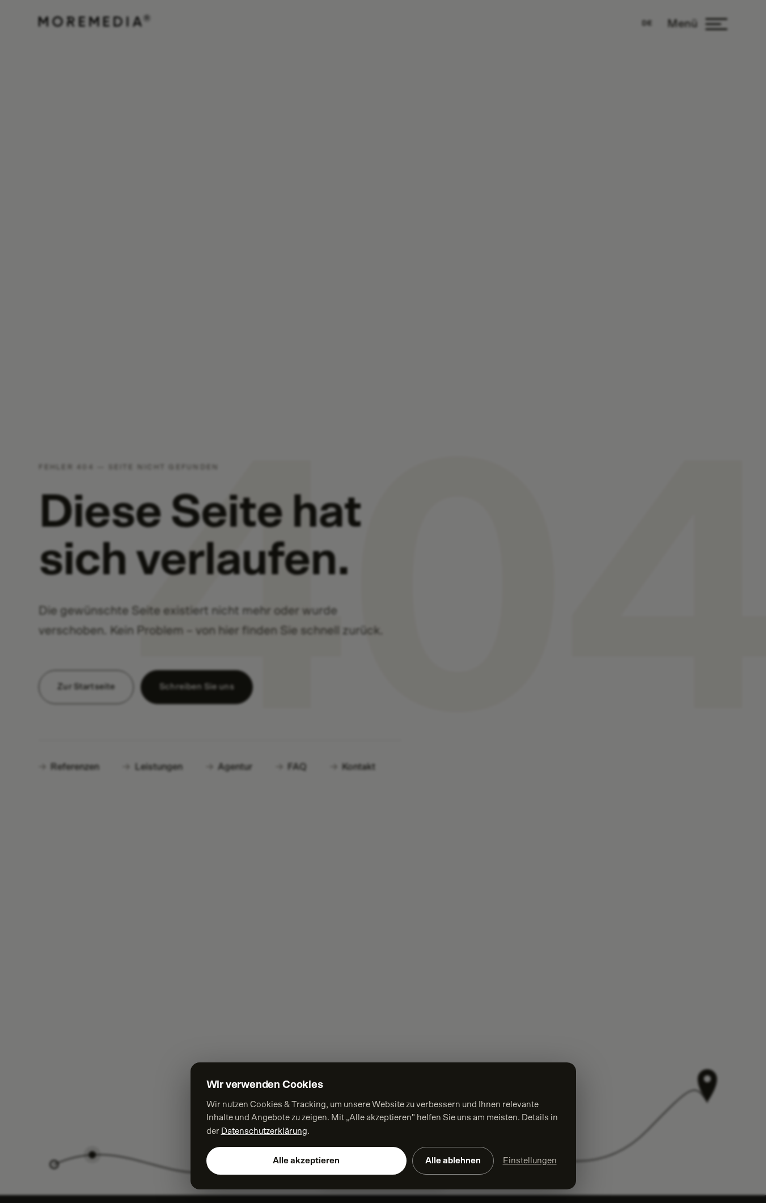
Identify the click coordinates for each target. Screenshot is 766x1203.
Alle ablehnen (453, 1161)
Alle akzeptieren (306, 1161)
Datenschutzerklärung (264, 1131)
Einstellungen (530, 1161)
